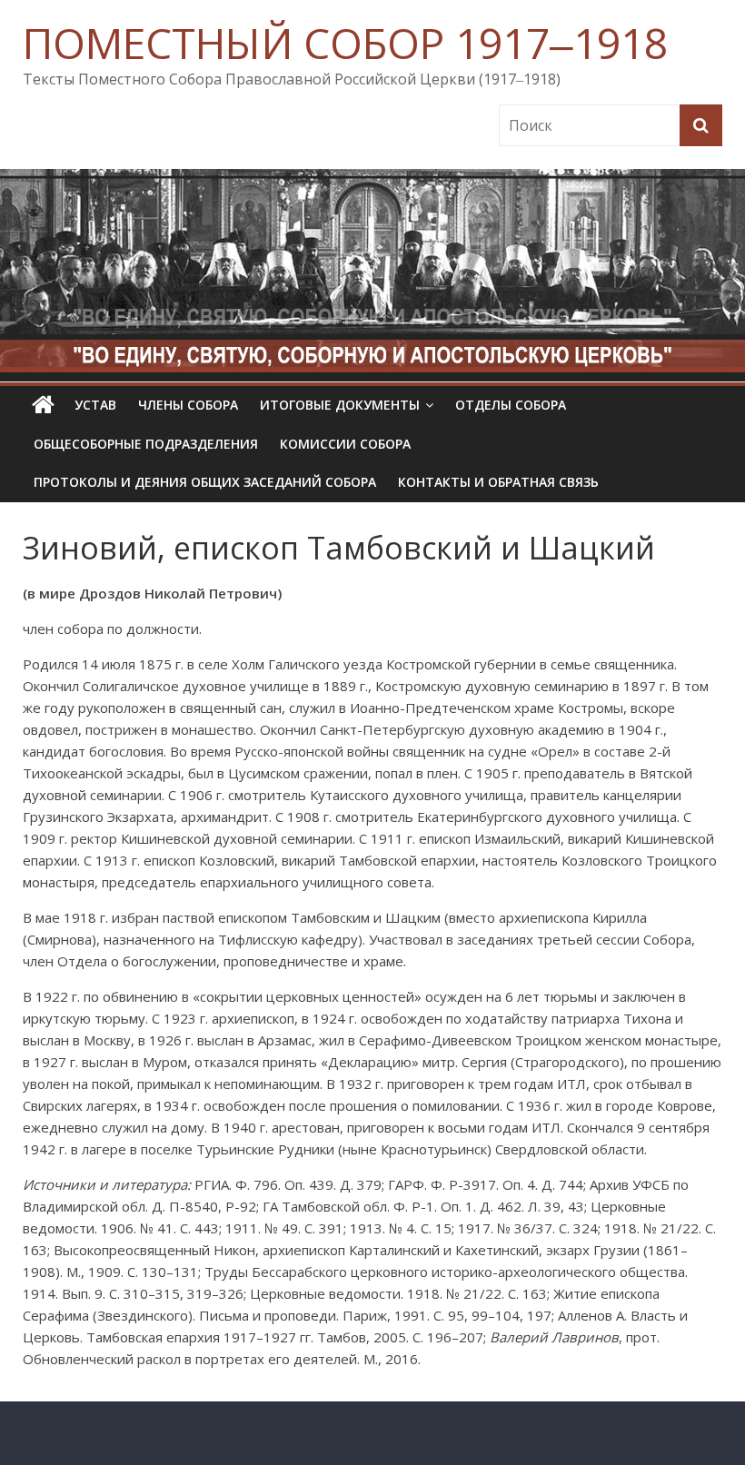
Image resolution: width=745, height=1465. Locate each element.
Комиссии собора (345, 443)
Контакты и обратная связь (498, 481)
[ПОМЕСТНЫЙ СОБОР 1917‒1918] (43, 405)
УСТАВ (95, 404)
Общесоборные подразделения (146, 443)
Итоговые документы (340, 404)
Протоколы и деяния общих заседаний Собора (205, 481)
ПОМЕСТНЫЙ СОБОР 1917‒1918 (345, 43)
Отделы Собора (510, 404)
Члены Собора (188, 404)
